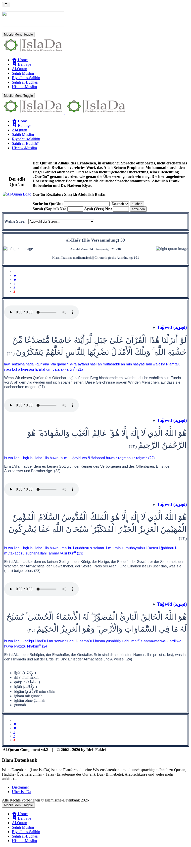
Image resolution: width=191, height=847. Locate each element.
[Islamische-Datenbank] (33, 51)
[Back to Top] (6, 4)
